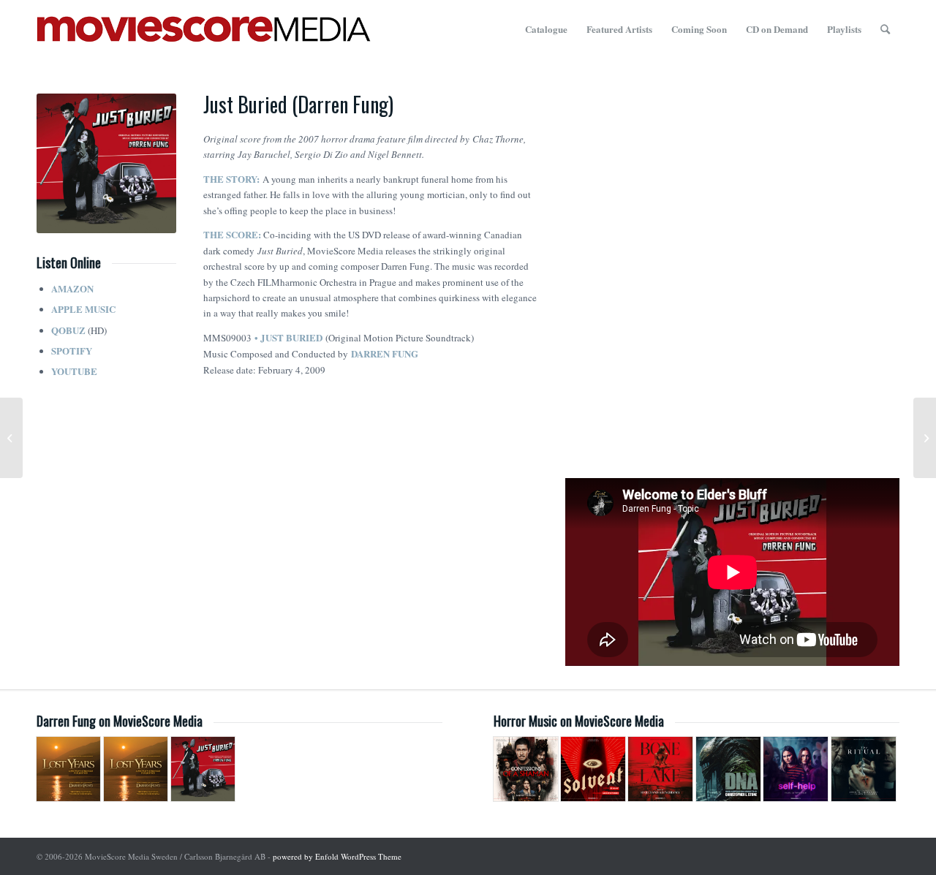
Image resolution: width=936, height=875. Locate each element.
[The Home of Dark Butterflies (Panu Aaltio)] (924, 438)
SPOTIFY (71, 350)
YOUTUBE (74, 371)
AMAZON (72, 288)
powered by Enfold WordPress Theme (337, 856)
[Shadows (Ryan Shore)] (11, 438)
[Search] (885, 29)
